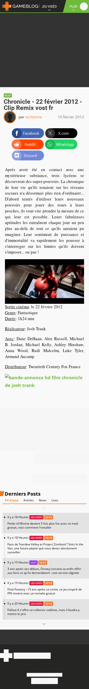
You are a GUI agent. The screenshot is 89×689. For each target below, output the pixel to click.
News (42, 500)
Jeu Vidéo (49, 6)
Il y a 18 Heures (42, 522)
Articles (28, 500)
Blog (8, 95)
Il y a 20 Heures (43, 608)
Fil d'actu (12, 500)
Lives (54, 500)
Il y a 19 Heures (44, 567)
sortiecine (33, 116)
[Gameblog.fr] (20, 6)
